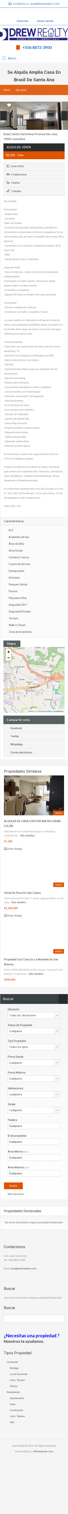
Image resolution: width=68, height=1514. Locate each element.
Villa (12, 1422)
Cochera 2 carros (19, 557)
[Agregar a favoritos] (9, 106)
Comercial (12, 1362)
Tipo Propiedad (17, 1040)
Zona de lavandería (20, 631)
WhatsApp (16, 744)
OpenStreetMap (45, 711)
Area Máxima (18, 1167)
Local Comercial (18, 1374)
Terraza (13, 618)
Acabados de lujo (19, 537)
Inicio (6, 90)
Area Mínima (18, 1151)
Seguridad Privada (20, 611)
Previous (3, 115)
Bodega (14, 1368)
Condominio (16, 1410)
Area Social (15, 550)
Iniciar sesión (44, 21)
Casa (12, 1404)
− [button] (8, 657)
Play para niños (18, 598)
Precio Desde (15, 1056)
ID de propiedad (17, 1135)
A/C (11, 530)
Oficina (13, 1386)
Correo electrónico (21, 752)
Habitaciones (15, 1088)
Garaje (11, 1104)
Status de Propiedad (20, 1025)
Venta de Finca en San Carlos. (22, 893)
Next (64, 115)
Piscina (13, 591)
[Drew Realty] (34, 34)
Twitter (14, 736)
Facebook (16, 728)
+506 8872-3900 (37, 47)
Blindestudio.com (43, 1451)
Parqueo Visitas (18, 584)
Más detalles (28, 835)
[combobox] (34, 1015)
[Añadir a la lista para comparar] (3, 105)
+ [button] (8, 652)
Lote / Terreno (17, 1380)
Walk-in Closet (17, 625)
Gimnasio (14, 577)
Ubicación (13, 1009)
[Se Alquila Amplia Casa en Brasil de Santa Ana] (34, 674)
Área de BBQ (16, 543)
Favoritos (22, 21)
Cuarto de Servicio (19, 564)
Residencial (13, 1392)
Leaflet (31, 711)
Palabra (12, 1119)
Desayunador (17, 570)
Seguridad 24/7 (18, 604)
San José (21, 90)
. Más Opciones (15, 1194)
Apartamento (17, 1398)
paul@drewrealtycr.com (45, 3)
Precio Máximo (17, 1072)
